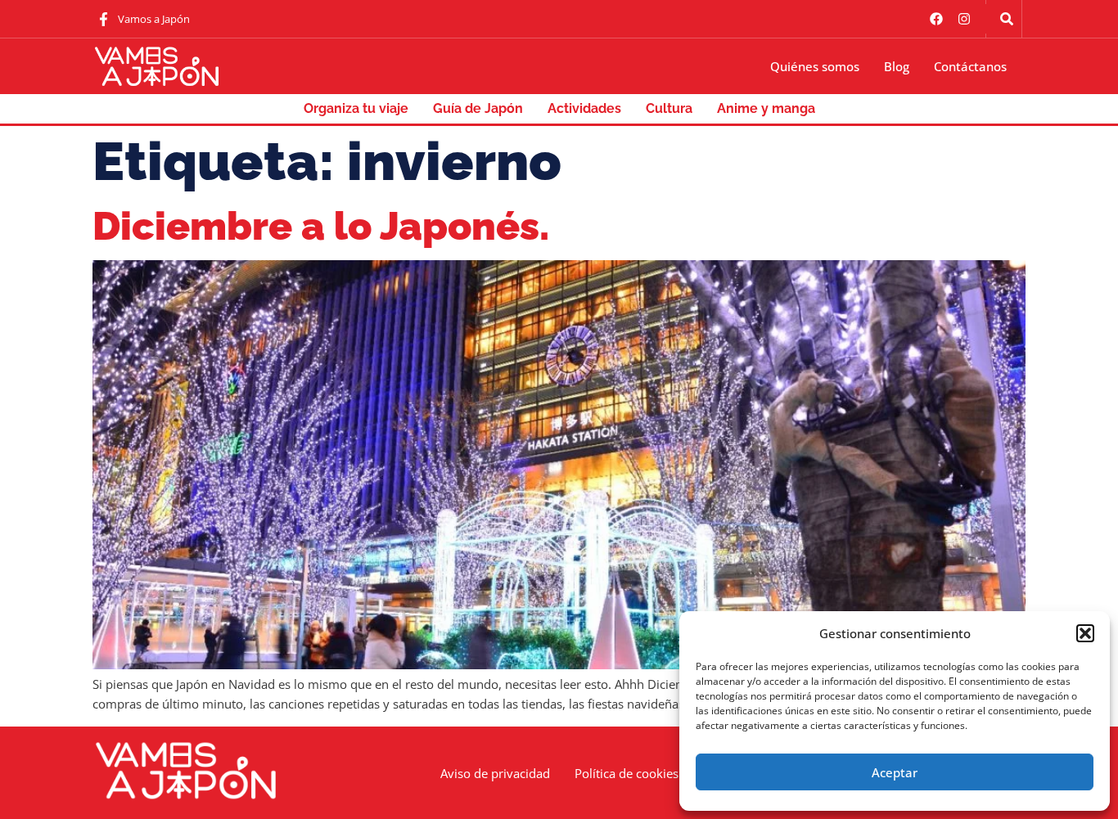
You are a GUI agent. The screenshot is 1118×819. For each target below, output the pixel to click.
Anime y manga (766, 108)
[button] (1085, 633)
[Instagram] (964, 18)
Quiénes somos (814, 66)
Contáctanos (970, 66)
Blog (896, 66)
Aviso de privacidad (495, 773)
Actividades (584, 108)
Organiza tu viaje (356, 108)
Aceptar (894, 772)
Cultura (669, 108)
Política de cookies (626, 773)
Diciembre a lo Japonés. (320, 226)
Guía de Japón (478, 108)
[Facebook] (936, 18)
